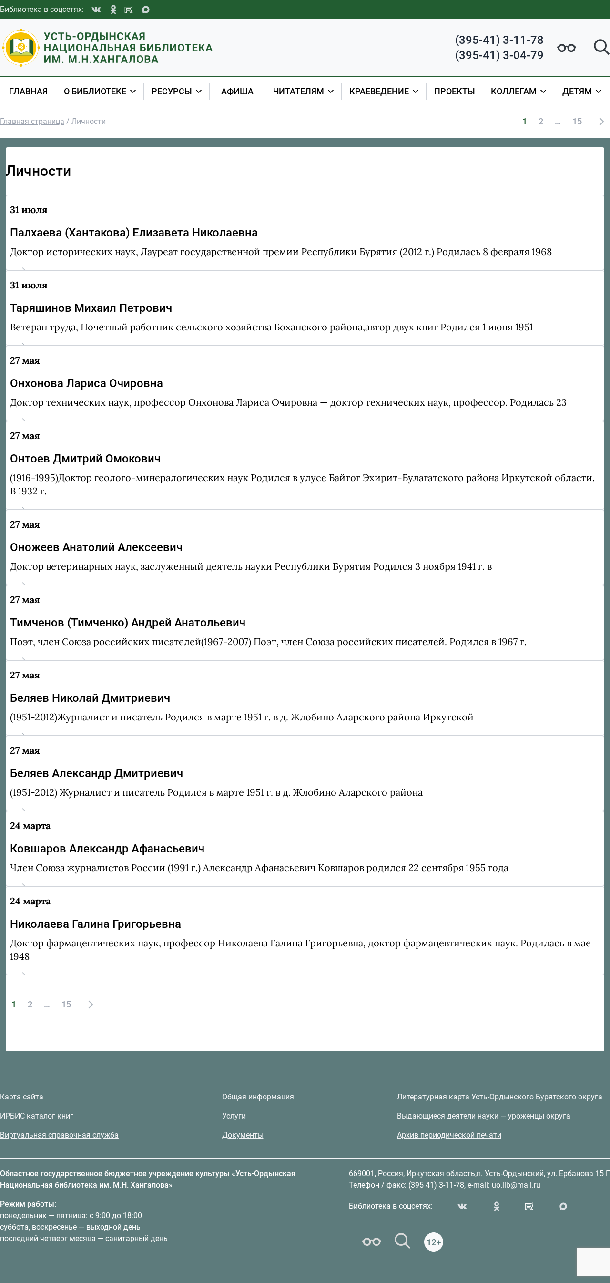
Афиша (237, 91)
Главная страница (32, 121)
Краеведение (379, 91)
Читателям (298, 91)
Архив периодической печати (449, 1134)
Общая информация (258, 1096)
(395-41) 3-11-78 (499, 40)
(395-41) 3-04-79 (499, 55)
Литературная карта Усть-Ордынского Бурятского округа (499, 1096)
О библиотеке (95, 91)
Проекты (454, 91)
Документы (243, 1134)
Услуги (234, 1115)
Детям (577, 91)
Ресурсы (172, 91)
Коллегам (514, 91)
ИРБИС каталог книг (36, 1115)
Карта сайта (21, 1096)
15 (577, 121)
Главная (28, 91)
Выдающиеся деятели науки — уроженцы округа (483, 1115)
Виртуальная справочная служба (59, 1134)
